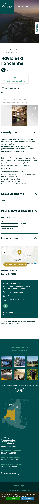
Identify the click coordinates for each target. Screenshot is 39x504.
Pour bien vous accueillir (11, 102)
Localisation (26, 102)
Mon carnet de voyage (19, 7)
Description (7, 99)
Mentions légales (19, 486)
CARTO (35, 263)
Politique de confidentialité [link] (20, 502)
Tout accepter (13, 499)
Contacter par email (14, 296)
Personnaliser (27, 499)
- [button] (4, 252)
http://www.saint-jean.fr (16, 299)
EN (27, 10)
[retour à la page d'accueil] (7, 7)
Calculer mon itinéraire (15, 264)
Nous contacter (10, 473)
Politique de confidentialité (19, 490)
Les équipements (19, 99)
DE (27, 12)
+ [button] (4, 249)
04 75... (15, 292)
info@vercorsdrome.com (10, 323)
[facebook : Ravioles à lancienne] (5, 306)
